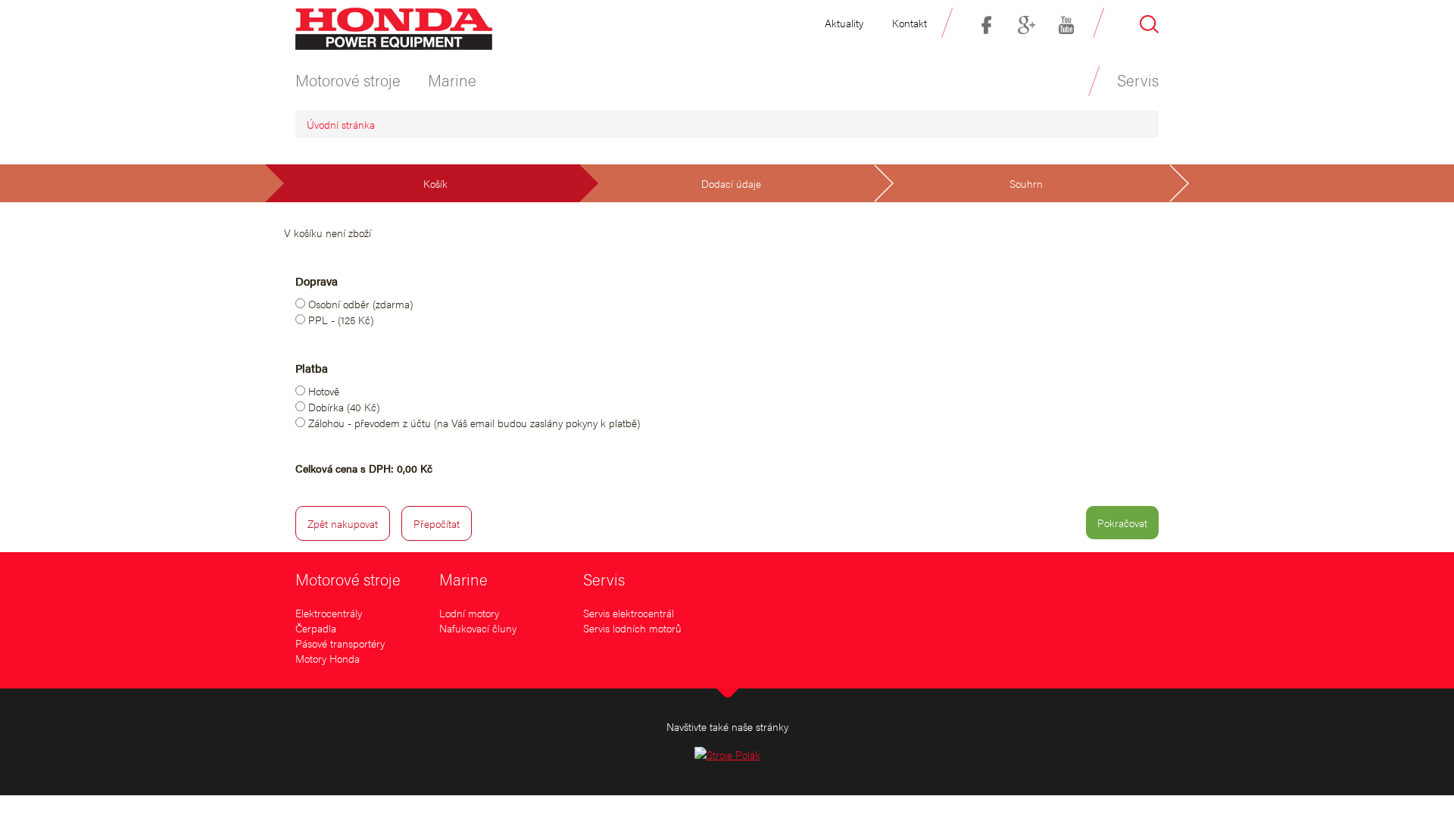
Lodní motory (469, 612)
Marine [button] (452, 79)
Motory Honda (327, 658)
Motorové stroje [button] (348, 79)
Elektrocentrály (328, 612)
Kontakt (909, 22)
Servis (604, 578)
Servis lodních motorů (632, 627)
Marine (463, 578)
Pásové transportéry (340, 643)
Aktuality (844, 22)
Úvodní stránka (341, 124)
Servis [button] (1138, 79)
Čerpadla (315, 627)
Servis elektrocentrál (628, 612)
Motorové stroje (348, 578)
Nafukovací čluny (477, 627)
